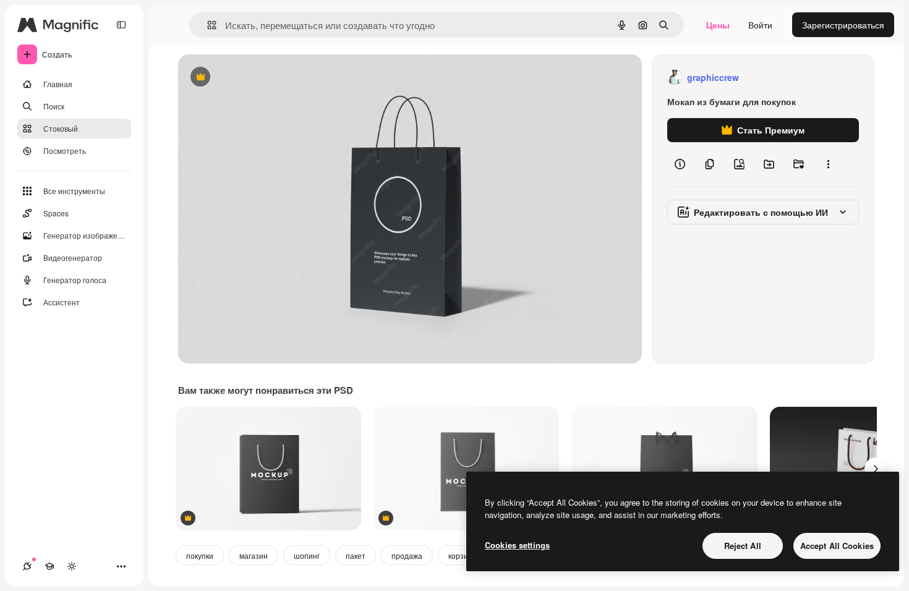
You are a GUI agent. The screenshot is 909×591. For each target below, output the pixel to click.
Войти (760, 25)
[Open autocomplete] (207, 25)
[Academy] (49, 566)
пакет (355, 555)
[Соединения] (27, 566)
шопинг (307, 555)
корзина (462, 555)
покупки (199, 555)
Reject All (742, 545)
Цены (718, 25)
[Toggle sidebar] (121, 25)
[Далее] (875, 468)
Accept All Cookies (837, 545)
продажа (406, 555)
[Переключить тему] (72, 566)
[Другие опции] (828, 164)
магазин (253, 555)
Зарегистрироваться (843, 25)
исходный (261, 77)
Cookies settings (517, 545)
